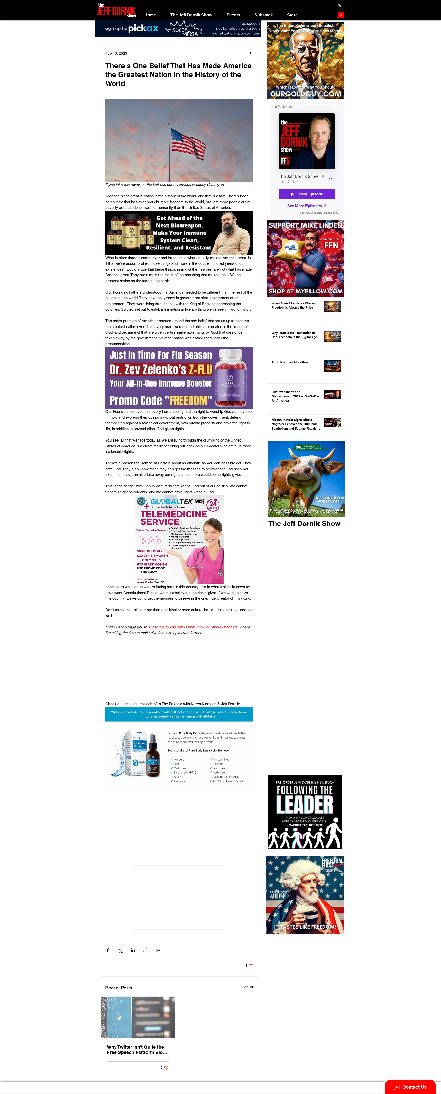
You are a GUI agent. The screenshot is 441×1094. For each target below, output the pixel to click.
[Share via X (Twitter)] (120, 950)
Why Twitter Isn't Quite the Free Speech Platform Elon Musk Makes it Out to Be (136, 1049)
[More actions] (250, 53)
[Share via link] (145, 950)
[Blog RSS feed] (339, 5)
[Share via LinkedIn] (132, 950)
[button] (191, 14)
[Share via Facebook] (107, 950)
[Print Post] (157, 950)
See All (248, 987)
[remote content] (179, 668)
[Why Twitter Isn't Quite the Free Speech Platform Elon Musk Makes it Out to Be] (138, 1017)
